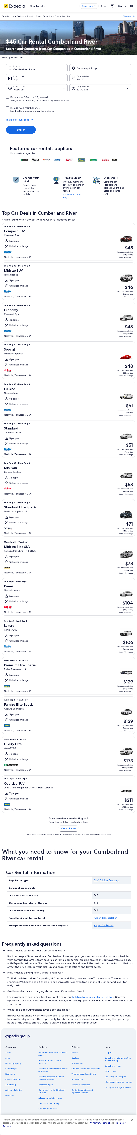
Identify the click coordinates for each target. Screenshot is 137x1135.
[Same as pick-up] (100, 68)
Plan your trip (129, 16)
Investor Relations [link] (13, 1079)
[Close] (131, 1120)
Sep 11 (16, 79)
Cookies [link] (75, 1058)
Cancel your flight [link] (112, 1066)
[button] (68, 120)
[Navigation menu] (131, 6)
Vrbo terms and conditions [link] (84, 1074)
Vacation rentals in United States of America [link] (52, 1070)
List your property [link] (13, 1063)
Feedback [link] (9, 1095)
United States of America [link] (40, 16)
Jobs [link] (7, 1058)
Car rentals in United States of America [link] (51, 1091)
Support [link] (108, 1052)
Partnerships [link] (11, 1068)
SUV (96, 880)
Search (21, 129)
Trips (103, 6)
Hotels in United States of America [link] (49, 1062)
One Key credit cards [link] (47, 1108)
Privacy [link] (75, 1052)
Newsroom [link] (10, 1074)
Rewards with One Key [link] (48, 1103)
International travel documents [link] (118, 1082)
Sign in (122, 6)
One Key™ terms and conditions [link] (86, 1068)
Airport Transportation (105, 917)
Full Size (104, 880)
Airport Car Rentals (103, 925)
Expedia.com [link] (8, 16)
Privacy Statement (100, 1122)
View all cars (68, 828)
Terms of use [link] (77, 1063)
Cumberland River (24, 69)
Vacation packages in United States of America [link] (51, 1078)
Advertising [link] (10, 1084)
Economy (114, 880)
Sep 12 (81, 79)
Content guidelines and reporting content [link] (82, 1091)
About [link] (8, 1052)
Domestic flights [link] (45, 1084)
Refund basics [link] (111, 1071)
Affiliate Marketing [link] (13, 1090)
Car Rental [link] (21, 16)
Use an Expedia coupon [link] (115, 1076)
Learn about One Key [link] (72, 196)
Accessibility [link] (77, 1079)
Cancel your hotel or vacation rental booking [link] (118, 1059)
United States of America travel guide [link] (52, 1054)
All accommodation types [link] (50, 1098)
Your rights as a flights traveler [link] (118, 1087)
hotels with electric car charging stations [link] (93, 997)
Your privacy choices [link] (81, 1084)
